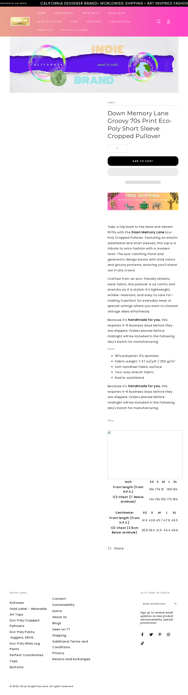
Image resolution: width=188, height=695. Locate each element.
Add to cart (143, 161)
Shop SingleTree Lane (34, 686)
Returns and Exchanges (71, 659)
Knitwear (17, 602)
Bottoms (17, 667)
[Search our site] (158, 21)
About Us (59, 617)
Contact (59, 598)
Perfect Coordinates (27, 655)
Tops (14, 661)
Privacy (58, 653)
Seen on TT (61, 629)
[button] (143, 173)
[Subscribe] (176, 604)
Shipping (59, 635)
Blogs (56, 623)
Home (111, 102)
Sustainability (63, 604)
